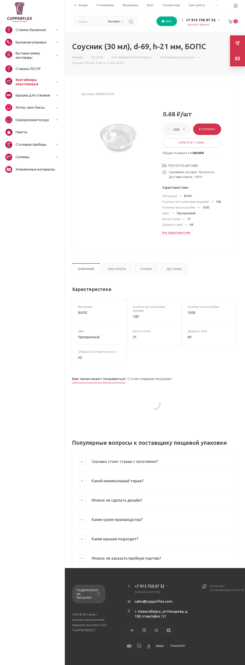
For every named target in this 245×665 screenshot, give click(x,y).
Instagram (144, 630)
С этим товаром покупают (150, 379)
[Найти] (131, 21)
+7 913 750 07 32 (201, 20)
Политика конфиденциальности (224, 588)
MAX (168, 21)
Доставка (174, 269)
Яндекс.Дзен (168, 630)
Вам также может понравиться (98, 379)
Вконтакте (132, 630)
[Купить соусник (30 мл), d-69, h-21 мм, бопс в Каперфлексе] (118, 138)
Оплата (146, 269)
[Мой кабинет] (236, 6)
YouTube (156, 630)
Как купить (117, 269)
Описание (86, 269)
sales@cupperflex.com (153, 601)
